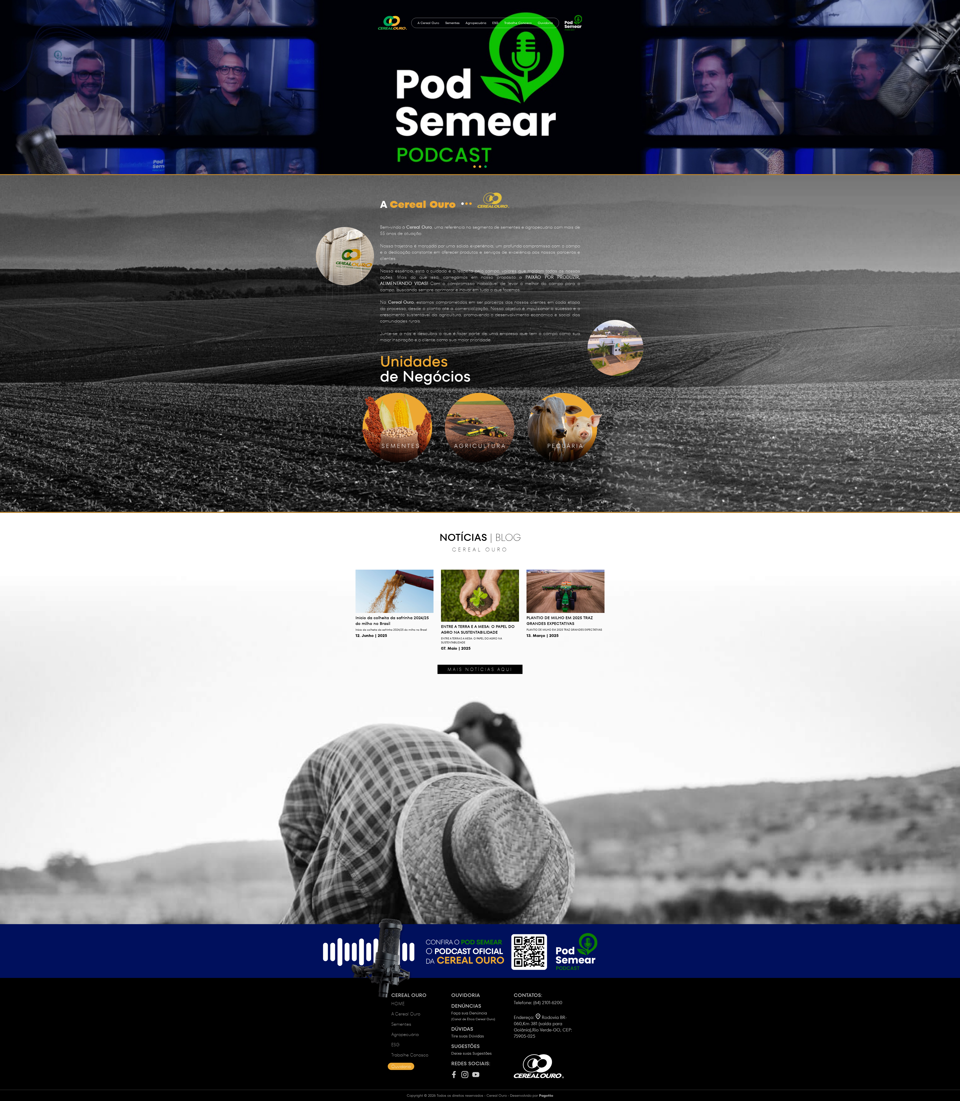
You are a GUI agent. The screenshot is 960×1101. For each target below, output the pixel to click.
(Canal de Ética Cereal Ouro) (473, 1019)
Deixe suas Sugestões (471, 1049)
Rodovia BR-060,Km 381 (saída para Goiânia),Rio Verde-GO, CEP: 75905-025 (543, 1026)
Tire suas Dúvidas (467, 1032)
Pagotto (546, 1095)
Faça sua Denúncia (473, 1011)
